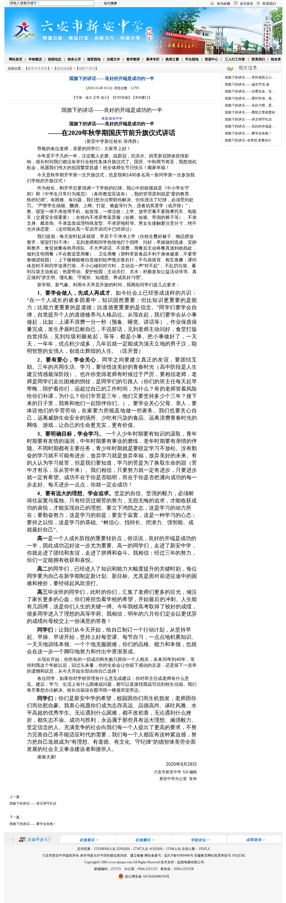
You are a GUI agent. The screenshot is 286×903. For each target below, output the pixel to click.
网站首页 (15, 59)
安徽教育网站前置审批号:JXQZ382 (219, 855)
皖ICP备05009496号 (179, 855)
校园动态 (54, 59)
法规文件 (113, 59)
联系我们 (269, 4)
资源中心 (211, 59)
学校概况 (35, 59)
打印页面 (121, 98)
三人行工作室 (235, 59)
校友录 (276, 59)
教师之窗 (172, 59)
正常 (96, 98)
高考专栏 (152, 59)
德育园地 (94, 59)
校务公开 (74, 59)
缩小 (104, 98)
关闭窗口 (141, 98)
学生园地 (192, 59)
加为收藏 (223, 4)
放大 (88, 98)
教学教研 (133, 59)
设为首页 (246, 4)
